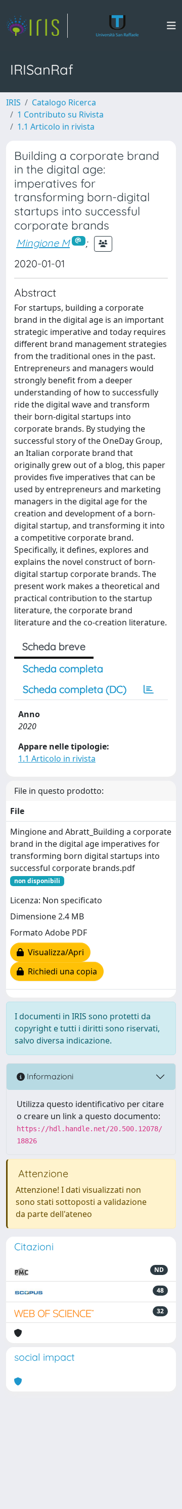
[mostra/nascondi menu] (171, 26)
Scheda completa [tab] (63, 668)
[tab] (148, 689)
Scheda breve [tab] (53, 646)
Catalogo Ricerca (64, 102)
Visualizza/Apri (54, 952)
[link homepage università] (117, 25)
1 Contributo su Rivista (60, 114)
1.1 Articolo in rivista (56, 126)
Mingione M (43, 243)
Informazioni (49, 1076)
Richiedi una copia (60, 971)
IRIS (13, 102)
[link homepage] (37, 26)
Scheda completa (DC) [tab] (74, 689)
